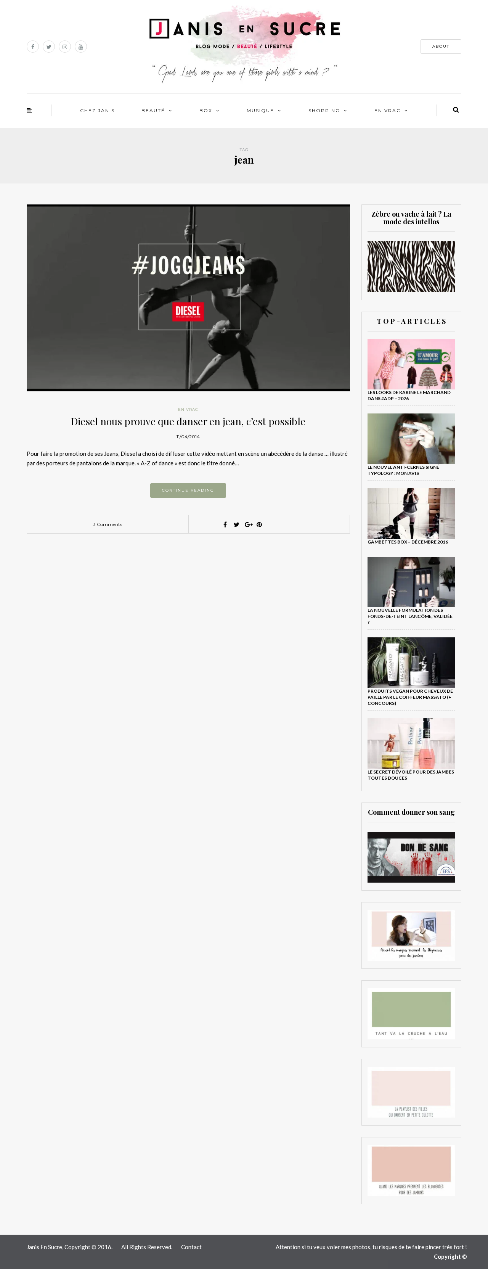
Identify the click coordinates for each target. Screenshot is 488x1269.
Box (205, 110)
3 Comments (107, 524)
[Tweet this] (236, 524)
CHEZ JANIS (97, 110)
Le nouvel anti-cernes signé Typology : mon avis (403, 470)
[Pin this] (259, 524)
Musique (260, 110)
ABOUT (440, 46)
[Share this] (225, 524)
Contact (191, 1246)
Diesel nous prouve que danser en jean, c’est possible (188, 421)
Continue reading (188, 490)
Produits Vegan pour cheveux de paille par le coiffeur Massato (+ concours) (410, 697)
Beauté (153, 110)
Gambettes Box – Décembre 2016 (408, 542)
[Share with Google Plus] (248, 524)
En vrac (387, 110)
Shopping (324, 110)
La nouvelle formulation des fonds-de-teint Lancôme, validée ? (410, 616)
